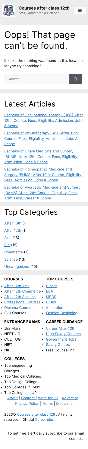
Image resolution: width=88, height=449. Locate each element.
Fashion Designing (61, 313)
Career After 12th (60, 328)
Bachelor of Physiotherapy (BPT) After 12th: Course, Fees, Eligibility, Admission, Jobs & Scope (41, 138)
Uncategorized (16, 266)
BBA (49, 291)
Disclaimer (65, 403)
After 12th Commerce (22, 291)
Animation (54, 307)
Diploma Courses (18, 307)
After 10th (12, 223)
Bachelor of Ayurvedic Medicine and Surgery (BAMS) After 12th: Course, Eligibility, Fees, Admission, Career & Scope (42, 192)
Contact (28, 398)
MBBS (51, 297)
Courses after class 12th (44, 8)
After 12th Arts (16, 286)
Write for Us (48, 398)
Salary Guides (58, 344)
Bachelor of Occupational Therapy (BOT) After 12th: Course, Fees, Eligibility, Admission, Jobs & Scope (44, 120)
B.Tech (51, 286)
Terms (47, 403)
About (12, 398)
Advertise (70, 398)
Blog (8, 245)
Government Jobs (61, 339)
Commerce (13, 252)
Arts (8, 238)
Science (11, 259)
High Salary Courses (63, 334)
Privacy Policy (27, 403)
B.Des (51, 302)
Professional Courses (22, 302)
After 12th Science (20, 297)
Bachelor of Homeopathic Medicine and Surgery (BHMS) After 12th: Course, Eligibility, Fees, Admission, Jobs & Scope (43, 174)
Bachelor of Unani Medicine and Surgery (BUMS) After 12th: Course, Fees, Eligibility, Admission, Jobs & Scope (41, 156)
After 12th (12, 230)
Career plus (44, 419)
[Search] (75, 79)
